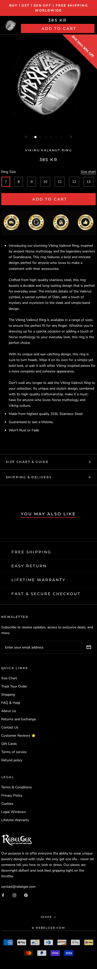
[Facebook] (3, 895)
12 (74, 181)
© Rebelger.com (48, 927)
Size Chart (9, 678)
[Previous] (26, 137)
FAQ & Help (10, 702)
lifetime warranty (38, 579)
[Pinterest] (26, 895)
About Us (8, 711)
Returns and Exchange (18, 719)
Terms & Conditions (16, 787)
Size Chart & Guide (27, 462)
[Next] (71, 137)
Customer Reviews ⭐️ (18, 735)
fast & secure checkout (46, 593)
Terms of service (13, 752)
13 (89, 181)
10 (45, 181)
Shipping (8, 694)
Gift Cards (9, 743)
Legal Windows (13, 811)
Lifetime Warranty (15, 820)
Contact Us (9, 727)
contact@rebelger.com (18, 886)
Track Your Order (14, 686)
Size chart (88, 171)
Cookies (7, 803)
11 (60, 181)
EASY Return (29, 566)
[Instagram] (14, 895)
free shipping (31, 552)
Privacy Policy (11, 795)
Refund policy (11, 760)
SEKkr (46, 917)
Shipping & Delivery (29, 477)
